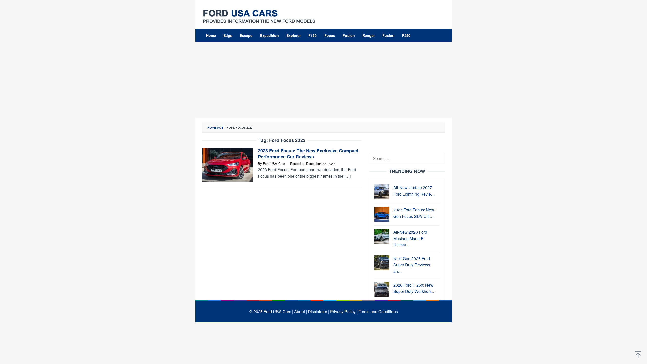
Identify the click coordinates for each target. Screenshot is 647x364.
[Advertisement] (323, 79)
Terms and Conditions (378, 311)
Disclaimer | (318, 311)
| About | (299, 311)
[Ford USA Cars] (259, 16)
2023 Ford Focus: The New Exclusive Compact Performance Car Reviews (308, 153)
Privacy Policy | (344, 311)
